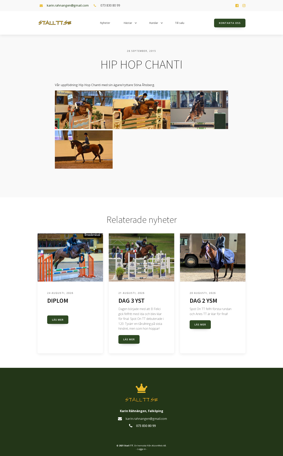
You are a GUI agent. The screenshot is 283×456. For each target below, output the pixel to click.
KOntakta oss (230, 23)
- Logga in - (141, 449)
